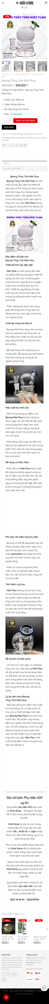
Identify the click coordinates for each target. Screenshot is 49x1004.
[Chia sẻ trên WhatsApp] (4, 145)
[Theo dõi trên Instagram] (9, 974)
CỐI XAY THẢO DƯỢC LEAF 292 (8, 938)
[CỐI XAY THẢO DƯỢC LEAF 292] (8, 926)
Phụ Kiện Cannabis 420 (20, 74)
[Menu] (3, 3)
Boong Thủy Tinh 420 (34, 134)
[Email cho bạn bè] (17, 145)
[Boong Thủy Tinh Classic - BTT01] (40, 926)
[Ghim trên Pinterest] (21, 145)
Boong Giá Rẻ (27, 138)
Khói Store (15, 810)
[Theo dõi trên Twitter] (15, 974)
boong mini (37, 138)
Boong (7, 138)
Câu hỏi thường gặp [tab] (12, 168)
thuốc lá (23, 831)
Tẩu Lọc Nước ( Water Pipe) (23, 938)
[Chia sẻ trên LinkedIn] (25, 145)
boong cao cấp (16, 138)
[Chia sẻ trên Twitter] (13, 145)
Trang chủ (5, 74)
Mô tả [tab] (6, 163)
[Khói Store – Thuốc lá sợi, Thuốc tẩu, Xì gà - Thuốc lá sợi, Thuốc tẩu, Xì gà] (24, 2)
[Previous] (6, 36)
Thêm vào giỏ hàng (25, 120)
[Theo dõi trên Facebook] (4, 974)
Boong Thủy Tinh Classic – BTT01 (40, 938)
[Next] (43, 36)
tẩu (15, 831)
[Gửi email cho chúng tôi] (4, 980)
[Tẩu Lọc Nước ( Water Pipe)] (24, 926)
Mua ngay (9, 127)
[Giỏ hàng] (46, 2)
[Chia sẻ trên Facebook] (8, 145)
